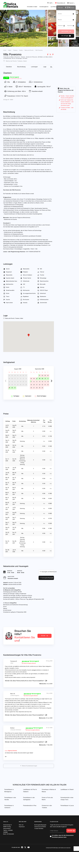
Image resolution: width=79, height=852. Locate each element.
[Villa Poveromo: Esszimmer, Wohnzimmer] (64, 42)
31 (15, 387)
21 (26, 381)
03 (15, 375)
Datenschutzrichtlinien (40, 826)
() (60, 3)
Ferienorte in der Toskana (47, 806)
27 (23, 384)
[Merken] (76, 12)
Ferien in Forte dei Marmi (47, 798)
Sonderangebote (44, 6)
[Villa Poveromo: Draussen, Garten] (23, 28)
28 (26, 384)
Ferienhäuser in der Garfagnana (29, 798)
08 (9, 378)
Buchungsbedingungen (47, 577)
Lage (44, 67)
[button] (50, 3)
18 (17, 381)
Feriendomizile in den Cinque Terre (67, 798)
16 (12, 381)
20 (23, 381)
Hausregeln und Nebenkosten (47, 571)
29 (9, 387)
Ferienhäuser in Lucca (67, 805)
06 (23, 375)
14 (26, 378)
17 (15, 381)
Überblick (9, 67)
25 (17, 384)
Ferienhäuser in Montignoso (9, 790)
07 (26, 375)
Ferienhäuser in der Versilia (10, 798)
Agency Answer (12, 750)
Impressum (22, 826)
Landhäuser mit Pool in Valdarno (30, 790)
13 (23, 378)
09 (12, 378)
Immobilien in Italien (32, 6)
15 (9, 381)
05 (20, 375)
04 (17, 375)
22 (9, 384)
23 (12, 384)
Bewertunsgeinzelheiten (29, 663)
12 (20, 378)
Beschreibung (21, 67)
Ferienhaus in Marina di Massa (49, 790)
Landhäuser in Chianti (67, 789)
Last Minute (54, 6)
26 (20, 384)
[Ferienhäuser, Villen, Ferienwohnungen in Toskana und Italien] (11, 5)
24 (15, 384)
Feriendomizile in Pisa (29, 805)
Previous (6, 381)
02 (12, 375)
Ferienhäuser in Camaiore (9, 806)
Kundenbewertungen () (16, 78)
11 (17, 378)
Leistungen (34, 67)
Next (51, 381)
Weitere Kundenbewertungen (29, 766)
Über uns (21, 825)
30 (12, 387)
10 (15, 378)
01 (9, 375)
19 (20, 381)
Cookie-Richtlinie (38, 828)
